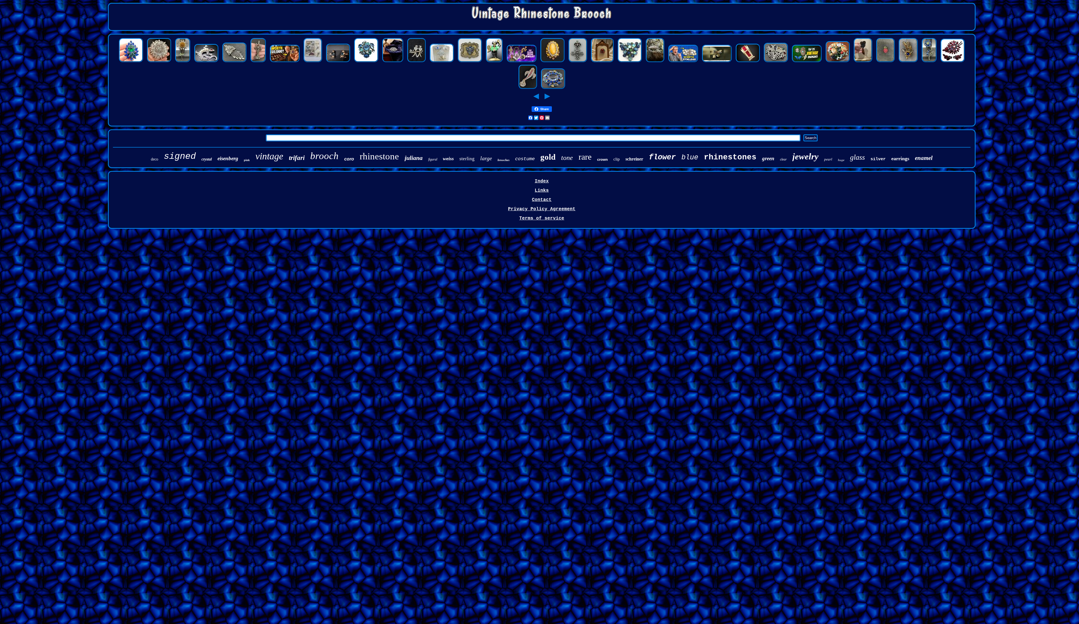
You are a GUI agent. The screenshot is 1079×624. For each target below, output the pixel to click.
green (768, 158)
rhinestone (379, 156)
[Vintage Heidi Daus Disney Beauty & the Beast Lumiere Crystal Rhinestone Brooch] (258, 61)
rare (585, 156)
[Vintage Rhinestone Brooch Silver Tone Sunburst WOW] (159, 61)
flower (662, 157)
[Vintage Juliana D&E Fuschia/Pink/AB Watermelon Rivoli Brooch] (602, 61)
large (486, 158)
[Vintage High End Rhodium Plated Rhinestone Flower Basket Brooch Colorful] (775, 61)
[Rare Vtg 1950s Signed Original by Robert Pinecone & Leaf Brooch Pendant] (863, 61)
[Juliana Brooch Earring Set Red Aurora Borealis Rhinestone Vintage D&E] (952, 61)
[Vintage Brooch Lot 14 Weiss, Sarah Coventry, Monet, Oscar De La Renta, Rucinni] (313, 61)
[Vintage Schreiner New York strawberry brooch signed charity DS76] (885, 61)
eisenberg (227, 158)
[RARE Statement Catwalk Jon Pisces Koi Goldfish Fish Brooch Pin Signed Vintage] (528, 88)
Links (542, 190)
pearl (828, 159)
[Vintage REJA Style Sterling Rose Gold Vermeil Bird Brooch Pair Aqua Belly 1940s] (338, 61)
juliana (414, 157)
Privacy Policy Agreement (541, 209)
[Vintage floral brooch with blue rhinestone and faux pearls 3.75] (908, 61)
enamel (924, 158)
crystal (206, 159)
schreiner (634, 159)
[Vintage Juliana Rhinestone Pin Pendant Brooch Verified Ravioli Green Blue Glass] (131, 61)
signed (180, 156)
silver (878, 159)
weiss (448, 158)
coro (349, 159)
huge (841, 160)
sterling (467, 158)
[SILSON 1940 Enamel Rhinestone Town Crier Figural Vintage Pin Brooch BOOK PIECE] (494, 61)
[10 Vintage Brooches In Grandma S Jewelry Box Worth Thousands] (284, 61)
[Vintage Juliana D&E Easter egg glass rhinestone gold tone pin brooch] (837, 61)
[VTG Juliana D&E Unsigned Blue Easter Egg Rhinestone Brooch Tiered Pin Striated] (469, 61)
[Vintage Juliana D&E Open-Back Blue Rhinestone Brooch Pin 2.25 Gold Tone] (553, 88)
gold (548, 156)
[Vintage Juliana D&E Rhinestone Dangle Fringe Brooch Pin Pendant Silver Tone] (234, 61)
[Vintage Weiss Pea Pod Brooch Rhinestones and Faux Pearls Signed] (655, 61)
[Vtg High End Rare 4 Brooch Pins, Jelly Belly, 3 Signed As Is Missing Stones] (441, 61)
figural (432, 159)
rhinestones (730, 157)
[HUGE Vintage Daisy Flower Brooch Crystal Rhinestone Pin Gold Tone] (182, 61)
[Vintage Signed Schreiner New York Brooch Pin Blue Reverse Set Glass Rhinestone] (366, 61)
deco (154, 159)
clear (783, 159)
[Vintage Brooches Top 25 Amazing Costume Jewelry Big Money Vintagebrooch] (806, 61)
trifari (297, 157)
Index (542, 181)
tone (567, 157)
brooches (503, 160)
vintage (269, 156)
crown (602, 159)
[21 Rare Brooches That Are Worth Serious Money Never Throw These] (683, 61)
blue (689, 157)
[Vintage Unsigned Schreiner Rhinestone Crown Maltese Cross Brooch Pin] (578, 61)
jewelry (805, 156)
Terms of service (541, 218)
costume (525, 159)
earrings (900, 158)
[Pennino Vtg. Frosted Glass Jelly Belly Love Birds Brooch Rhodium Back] (416, 61)
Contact (542, 199)
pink (247, 160)
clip (616, 159)
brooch (324, 155)
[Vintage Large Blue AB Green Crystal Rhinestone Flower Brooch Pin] (929, 61)
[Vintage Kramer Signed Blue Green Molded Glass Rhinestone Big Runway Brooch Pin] (629, 61)
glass (857, 157)
